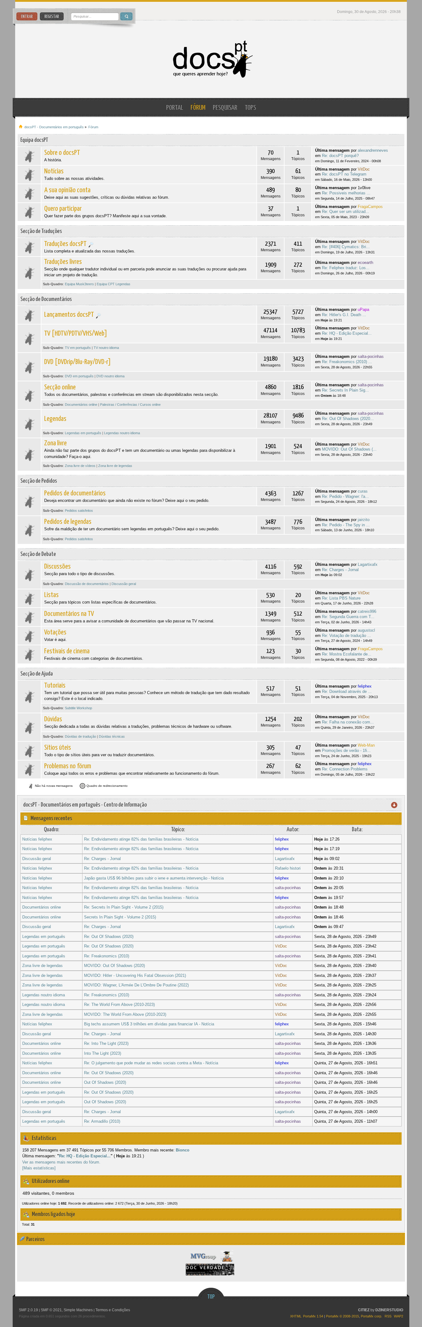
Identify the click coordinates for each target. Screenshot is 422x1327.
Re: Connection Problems (345, 769)
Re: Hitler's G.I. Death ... (344, 314)
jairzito (363, 519)
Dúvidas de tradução (80, 736)
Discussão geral (124, 584)
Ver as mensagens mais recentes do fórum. (61, 1162)
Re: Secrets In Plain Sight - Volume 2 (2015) (123, 907)
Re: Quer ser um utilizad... (345, 211)
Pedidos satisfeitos (79, 510)
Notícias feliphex (37, 839)
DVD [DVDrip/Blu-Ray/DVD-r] (77, 362)
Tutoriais (54, 685)
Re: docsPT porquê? (340, 155)
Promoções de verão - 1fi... (346, 750)
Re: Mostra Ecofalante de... (346, 654)
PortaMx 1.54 (313, 1316)
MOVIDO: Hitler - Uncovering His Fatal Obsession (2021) (135, 975)
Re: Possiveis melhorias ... (346, 193)
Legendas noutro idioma (122, 433)
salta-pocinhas (371, 356)
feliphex (365, 686)
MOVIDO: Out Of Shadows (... (349, 449)
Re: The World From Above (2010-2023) (119, 1004)
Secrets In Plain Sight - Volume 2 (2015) (120, 917)
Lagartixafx (368, 564)
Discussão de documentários (87, 584)
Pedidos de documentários (75, 493)
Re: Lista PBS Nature (341, 598)
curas (363, 491)
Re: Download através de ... (347, 691)
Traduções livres (63, 261)
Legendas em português (83, 433)
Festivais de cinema (67, 651)
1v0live (364, 187)
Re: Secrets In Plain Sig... (345, 390)
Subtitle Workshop (78, 708)
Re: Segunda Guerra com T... (348, 616)
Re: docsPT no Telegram (344, 174)
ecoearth (365, 262)
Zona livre (55, 443)
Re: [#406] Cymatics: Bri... (346, 246)
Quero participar (63, 208)
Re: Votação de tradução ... (346, 635)
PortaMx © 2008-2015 (342, 1316)
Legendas (55, 418)
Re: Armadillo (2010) (102, 1121)
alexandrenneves (373, 150)
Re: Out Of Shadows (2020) (108, 936)
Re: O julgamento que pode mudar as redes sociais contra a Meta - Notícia (151, 1063)
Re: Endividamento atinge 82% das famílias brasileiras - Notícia (141, 839)
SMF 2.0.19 (28, 1310)
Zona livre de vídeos (80, 466)
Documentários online (81, 404)
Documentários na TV (69, 613)
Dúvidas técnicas (112, 736)
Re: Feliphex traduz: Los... (345, 267)
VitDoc (364, 169)
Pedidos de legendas (67, 521)
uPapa (363, 309)
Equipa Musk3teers (79, 284)
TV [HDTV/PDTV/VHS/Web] (75, 333)
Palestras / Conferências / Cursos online (130, 404)
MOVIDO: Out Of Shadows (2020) (114, 965)
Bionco (182, 1150)
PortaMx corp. (371, 1316)
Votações (55, 632)
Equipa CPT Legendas (113, 284)
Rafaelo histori (288, 868)
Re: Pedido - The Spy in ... (346, 525)
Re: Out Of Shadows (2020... (348, 418)
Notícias (54, 171)
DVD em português (79, 376)
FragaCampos (370, 206)
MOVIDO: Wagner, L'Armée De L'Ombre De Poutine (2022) (136, 985)
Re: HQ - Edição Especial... (347, 333)
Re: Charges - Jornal (340, 569)
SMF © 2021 (51, 1310)
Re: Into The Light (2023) (106, 1043)
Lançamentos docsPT (69, 314)
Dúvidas (53, 719)
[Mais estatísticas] (39, 1168)
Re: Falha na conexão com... (348, 722)
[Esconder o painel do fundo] (211, 1325)
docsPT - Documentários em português (211, 59)
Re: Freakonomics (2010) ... (347, 361)
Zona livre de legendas (115, 466)
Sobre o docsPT (62, 152)
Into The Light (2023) (102, 1053)
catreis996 (367, 611)
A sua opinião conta (67, 190)
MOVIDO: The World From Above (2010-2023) (125, 1014)
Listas (51, 595)
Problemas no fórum (67, 766)
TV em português (78, 348)
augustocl (366, 630)
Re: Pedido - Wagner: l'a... (345, 496)
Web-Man (366, 745)
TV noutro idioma (106, 348)
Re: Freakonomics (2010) (106, 956)
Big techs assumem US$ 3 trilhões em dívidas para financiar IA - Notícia (149, 1024)
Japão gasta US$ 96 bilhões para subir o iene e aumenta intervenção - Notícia (154, 878)
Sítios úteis (57, 747)
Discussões (57, 566)
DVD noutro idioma (110, 376)
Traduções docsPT (65, 244)
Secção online (60, 387)
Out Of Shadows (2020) (105, 1082)
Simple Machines (78, 1310)
